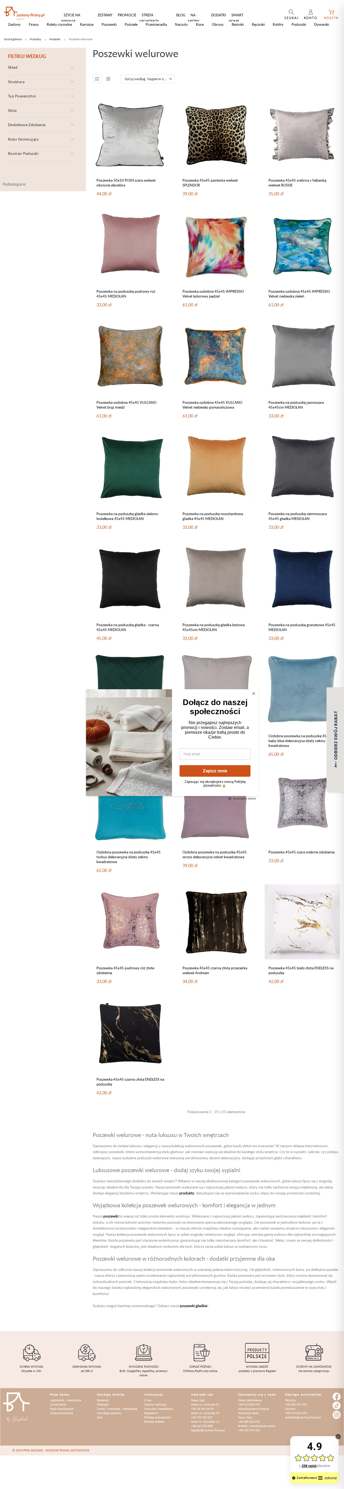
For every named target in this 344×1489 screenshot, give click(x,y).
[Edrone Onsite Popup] (172, 744)
